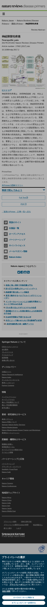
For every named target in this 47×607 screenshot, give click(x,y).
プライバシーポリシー (18, 584)
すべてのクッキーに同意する (23, 597)
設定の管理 (6, 591)
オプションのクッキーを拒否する (24, 603)
